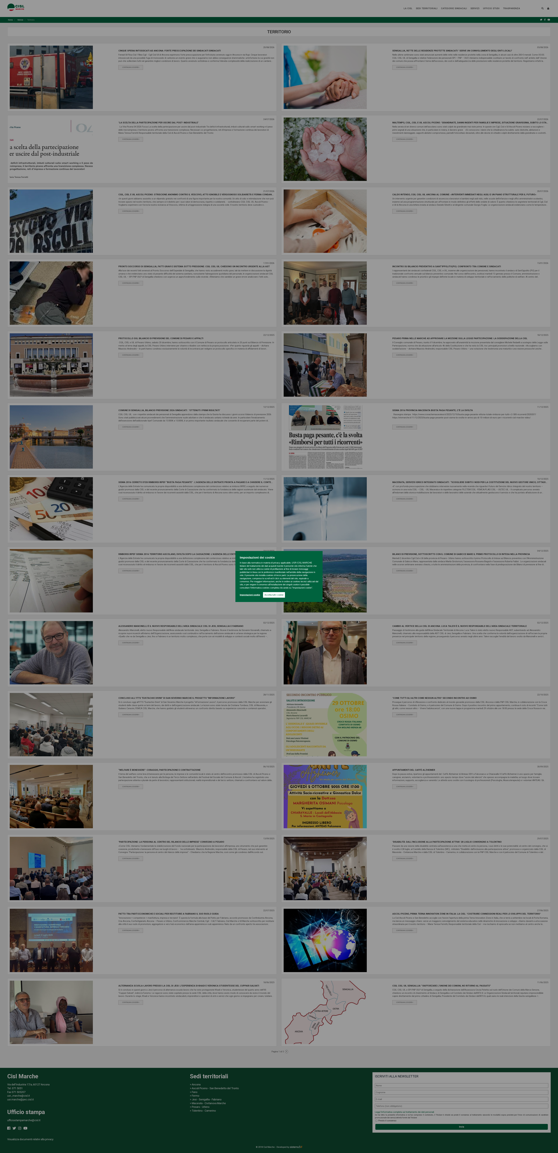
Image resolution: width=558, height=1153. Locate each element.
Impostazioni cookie (250, 595)
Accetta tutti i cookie (274, 595)
